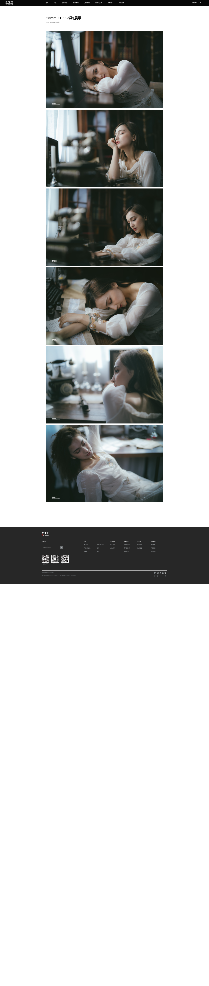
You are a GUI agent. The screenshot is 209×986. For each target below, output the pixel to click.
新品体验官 (127, 544)
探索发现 (76, 3)
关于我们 (87, 3)
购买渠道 (121, 3)
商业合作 (153, 544)
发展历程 (139, 548)
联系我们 (110, 3)
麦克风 (85, 551)
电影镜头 (86, 544)
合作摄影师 (127, 548)
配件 (98, 548)
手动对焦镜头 (87, 548)
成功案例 (112, 548)
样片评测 (126, 551)
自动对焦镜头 (100, 544)
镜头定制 (112, 544)
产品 (55, 3)
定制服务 (65, 3)
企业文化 (139, 544)
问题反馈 (153, 548)
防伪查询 (153, 551)
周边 (98, 551)
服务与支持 (98, 3)
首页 (47, 3)
